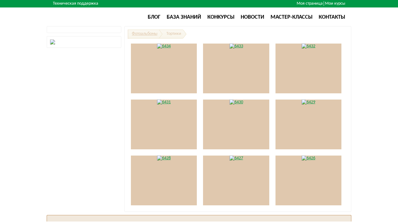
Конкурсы (220, 17)
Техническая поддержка (75, 3)
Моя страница (310, 3)
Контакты (332, 17)
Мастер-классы (291, 17)
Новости (252, 17)
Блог (154, 17)
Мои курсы (335, 3)
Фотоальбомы (144, 33)
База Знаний (184, 17)
